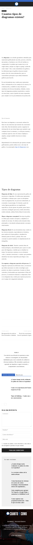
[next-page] (5, 404)
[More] (23, 323)
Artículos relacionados (8, 375)
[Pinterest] (11, 323)
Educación (8, 8)
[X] (7, 323)
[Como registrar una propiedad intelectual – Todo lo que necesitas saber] (6, 501)
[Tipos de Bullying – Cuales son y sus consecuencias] (6, 398)
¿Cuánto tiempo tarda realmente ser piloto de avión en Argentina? (20, 465)
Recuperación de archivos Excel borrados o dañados (9, 334)
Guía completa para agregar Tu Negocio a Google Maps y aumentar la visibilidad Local (20, 492)
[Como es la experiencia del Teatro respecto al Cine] (6, 390)
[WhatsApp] (15, 323)
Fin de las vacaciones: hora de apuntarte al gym (24, 334)
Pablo (16, 352)
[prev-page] (3, 404)
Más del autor (19, 375)
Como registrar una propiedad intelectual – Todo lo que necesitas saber (20, 500)
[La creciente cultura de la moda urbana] (6, 475)
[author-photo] (16, 350)
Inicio (3, 8)
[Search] (30, 4)
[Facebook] (3, 323)
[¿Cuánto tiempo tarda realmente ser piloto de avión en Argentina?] (6, 381)
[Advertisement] (16, 39)
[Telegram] (19, 323)
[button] (3, 4)
